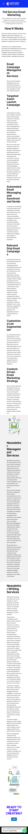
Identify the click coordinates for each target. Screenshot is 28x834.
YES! (14, 819)
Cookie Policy (13, 830)
